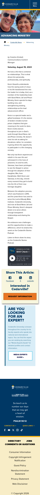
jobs (29, 441)
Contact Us (9, 426)
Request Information (20, 296)
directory (14, 441)
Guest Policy (20, 465)
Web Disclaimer (20, 484)
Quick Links (28, 426)
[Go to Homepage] (10, 5)
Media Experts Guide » (20, 355)
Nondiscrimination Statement (20, 472)
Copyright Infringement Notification (20, 458)
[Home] (5, 42)
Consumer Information (20, 452)
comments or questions (20, 444)
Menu (35, 6)
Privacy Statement (20, 479)
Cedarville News (16, 42)
